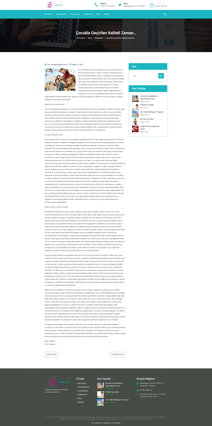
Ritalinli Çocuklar (147, 105)
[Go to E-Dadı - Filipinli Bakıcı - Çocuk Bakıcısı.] (81, 38)
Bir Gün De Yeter (146, 119)
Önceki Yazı (51, 355)
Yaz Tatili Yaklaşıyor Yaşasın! (152, 112)
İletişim (106, 14)
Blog (98, 14)
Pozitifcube (116, 423)
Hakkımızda (88, 14)
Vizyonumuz (75, 14)
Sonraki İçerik (118, 355)
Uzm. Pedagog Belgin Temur (57, 65)
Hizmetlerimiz (61, 14)
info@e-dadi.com (146, 390)
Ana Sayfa (48, 14)
